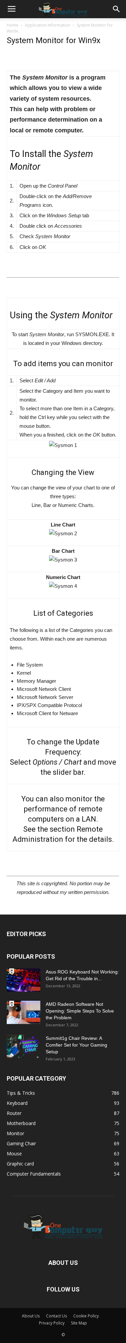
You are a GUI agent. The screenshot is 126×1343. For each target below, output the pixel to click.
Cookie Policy (86, 1316)
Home (12, 25)
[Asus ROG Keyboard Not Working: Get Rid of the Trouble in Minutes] (23, 980)
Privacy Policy (52, 1323)
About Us (31, 1316)
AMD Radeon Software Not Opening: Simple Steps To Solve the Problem (80, 1010)
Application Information (47, 25)
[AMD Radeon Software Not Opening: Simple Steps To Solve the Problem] (23, 1012)
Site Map (79, 1323)
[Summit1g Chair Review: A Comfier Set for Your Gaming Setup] (23, 1046)
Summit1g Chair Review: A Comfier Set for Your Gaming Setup (76, 1044)
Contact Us (56, 1316)
